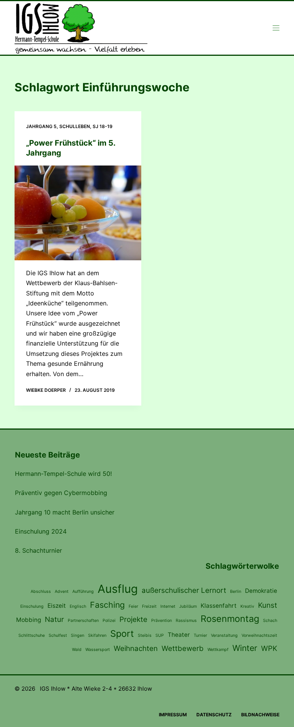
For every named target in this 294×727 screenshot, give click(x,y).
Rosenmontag (230, 618)
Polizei (109, 620)
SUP (159, 635)
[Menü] (276, 27)
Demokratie (261, 590)
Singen (77, 635)
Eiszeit (56, 605)
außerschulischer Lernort (184, 590)
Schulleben (74, 126)
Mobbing (28, 619)
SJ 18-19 (103, 126)
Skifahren (97, 635)
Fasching (107, 605)
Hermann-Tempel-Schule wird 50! (63, 473)
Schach (270, 620)
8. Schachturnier (38, 550)
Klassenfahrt (219, 605)
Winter (244, 648)
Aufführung (83, 591)
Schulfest (58, 635)
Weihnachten (136, 648)
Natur (54, 619)
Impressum (173, 714)
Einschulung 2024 (41, 531)
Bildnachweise (260, 714)
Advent (62, 591)
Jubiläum (188, 606)
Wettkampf (218, 649)
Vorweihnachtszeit (259, 635)
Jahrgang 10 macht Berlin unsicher (64, 512)
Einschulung (32, 606)
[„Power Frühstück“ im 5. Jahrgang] (78, 213)
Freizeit (149, 606)
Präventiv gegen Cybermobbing (61, 493)
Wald (77, 649)
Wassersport (97, 649)
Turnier (200, 635)
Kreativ (247, 606)
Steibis (145, 635)
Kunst (267, 605)
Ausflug (118, 589)
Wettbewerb (183, 648)
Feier (133, 606)
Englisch (78, 606)
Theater (179, 634)
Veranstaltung (224, 635)
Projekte (133, 619)
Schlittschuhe (31, 635)
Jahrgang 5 (41, 126)
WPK (269, 648)
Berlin (235, 591)
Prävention (161, 620)
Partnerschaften (83, 620)
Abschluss (41, 591)
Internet (167, 606)
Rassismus (186, 620)
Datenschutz (214, 714)
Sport (122, 633)
